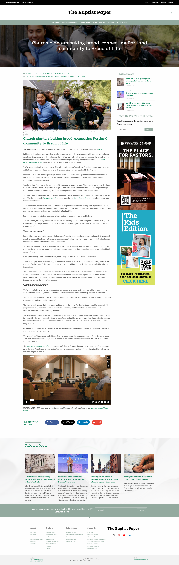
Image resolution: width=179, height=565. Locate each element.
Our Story (33, 532)
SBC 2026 (56, 23)
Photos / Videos (70, 537)
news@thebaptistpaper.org (141, 559)
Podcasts (48, 546)
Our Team (33, 534)
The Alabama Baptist (12, 2)
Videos (48, 548)
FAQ (89, 560)
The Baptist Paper (27, 2)
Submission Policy (71, 541)
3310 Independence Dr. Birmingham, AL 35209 (36, 560)
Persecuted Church (51, 544)
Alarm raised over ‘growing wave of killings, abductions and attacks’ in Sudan (139, 81)
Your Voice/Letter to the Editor (74, 534)
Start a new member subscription (96, 539)
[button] (171, 12)
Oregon (84, 76)
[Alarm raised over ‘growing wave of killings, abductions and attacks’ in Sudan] (120, 82)
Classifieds (122, 23)
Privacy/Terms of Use (76, 560)
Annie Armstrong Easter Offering (39, 346)
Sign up (149, 129)
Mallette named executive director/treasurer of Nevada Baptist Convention (139, 93)
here (100, 149)
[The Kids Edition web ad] (136, 247)
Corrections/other (71, 539)
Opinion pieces (50, 539)
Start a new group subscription (95, 541)
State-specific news (51, 534)
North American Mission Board (56, 73)
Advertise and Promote (36, 539)
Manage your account (93, 546)
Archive (48, 537)
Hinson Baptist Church (81, 198)
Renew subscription (92, 534)
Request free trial (92, 548)
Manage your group (92, 544)
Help (85, 560)
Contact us (33, 544)
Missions (49, 76)
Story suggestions (71, 532)
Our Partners (33, 537)
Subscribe (90, 532)
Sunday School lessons (52, 541)
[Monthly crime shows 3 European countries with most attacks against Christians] (120, 106)
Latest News (84, 23)
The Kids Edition (69, 23)
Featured (30, 76)
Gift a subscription (92, 537)
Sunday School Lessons (103, 23)
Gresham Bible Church (51, 198)
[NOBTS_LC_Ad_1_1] (136, 173)
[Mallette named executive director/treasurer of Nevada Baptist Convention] (120, 94)
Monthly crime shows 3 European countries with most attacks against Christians (139, 105)
